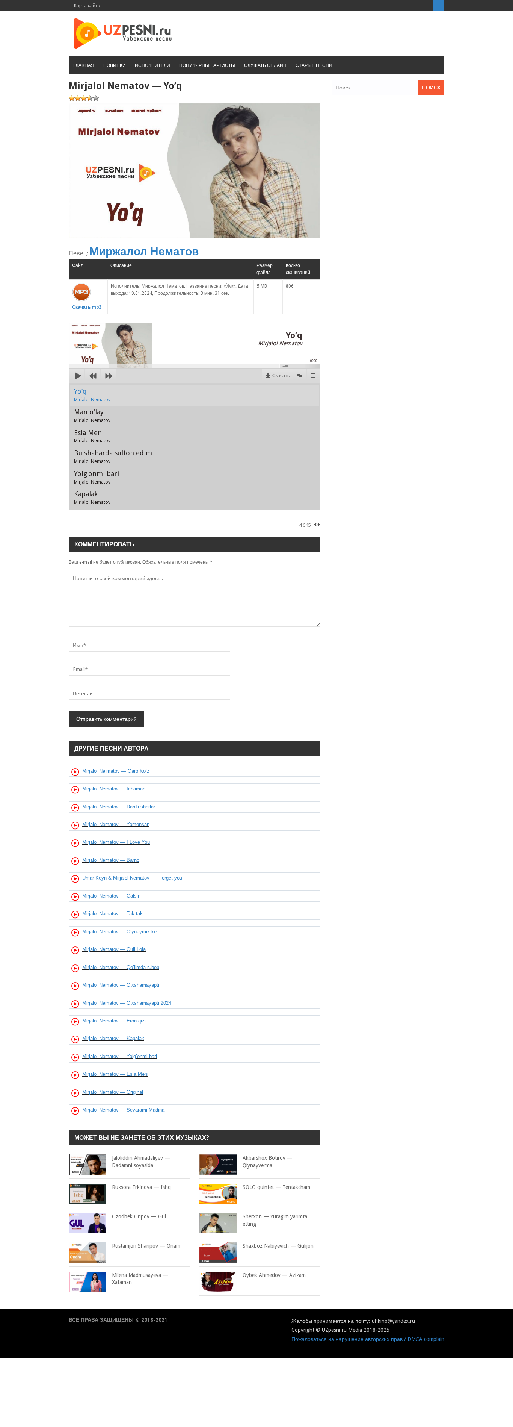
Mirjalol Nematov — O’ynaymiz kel (120, 931)
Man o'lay (92, 415)
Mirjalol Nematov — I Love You (116, 842)
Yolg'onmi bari (96, 477)
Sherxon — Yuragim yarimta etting (275, 1220)
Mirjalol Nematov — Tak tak (112, 913)
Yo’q (92, 394)
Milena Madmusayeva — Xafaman (140, 1279)
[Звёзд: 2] (78, 98)
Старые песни (314, 65)
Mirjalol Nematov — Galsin (111, 896)
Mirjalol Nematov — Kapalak (113, 1038)
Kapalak (92, 497)
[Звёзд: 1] (72, 98)
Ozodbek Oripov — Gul (139, 1216)
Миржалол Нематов (144, 251)
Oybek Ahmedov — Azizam (274, 1275)
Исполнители (152, 65)
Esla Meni (92, 436)
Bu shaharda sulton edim (113, 456)
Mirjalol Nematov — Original (112, 1092)
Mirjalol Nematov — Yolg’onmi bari (119, 1056)
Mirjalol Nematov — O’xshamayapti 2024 (126, 1003)
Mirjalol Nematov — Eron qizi (114, 1021)
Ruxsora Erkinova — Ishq (141, 1187)
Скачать (281, 375)
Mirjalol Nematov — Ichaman (113, 789)
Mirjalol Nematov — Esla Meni (115, 1074)
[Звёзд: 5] (96, 98)
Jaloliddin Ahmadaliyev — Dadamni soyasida (141, 1161)
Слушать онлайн (265, 65)
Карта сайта (87, 5)
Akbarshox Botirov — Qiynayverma (268, 1161)
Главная (83, 65)
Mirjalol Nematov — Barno (110, 860)
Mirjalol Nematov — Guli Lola (114, 949)
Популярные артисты (207, 65)
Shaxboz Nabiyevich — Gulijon (278, 1246)
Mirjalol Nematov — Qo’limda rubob (120, 967)
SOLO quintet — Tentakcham (276, 1187)
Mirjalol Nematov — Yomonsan (115, 824)
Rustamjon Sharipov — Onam (146, 1246)
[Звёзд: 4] (90, 98)
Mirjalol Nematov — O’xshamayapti (120, 985)
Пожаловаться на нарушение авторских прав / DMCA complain (367, 1339)
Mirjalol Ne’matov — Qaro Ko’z (115, 771)
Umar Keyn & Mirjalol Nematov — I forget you (132, 878)
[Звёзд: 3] (84, 98)
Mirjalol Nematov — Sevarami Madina (123, 1110)
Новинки (114, 65)
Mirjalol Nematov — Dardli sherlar (118, 807)
